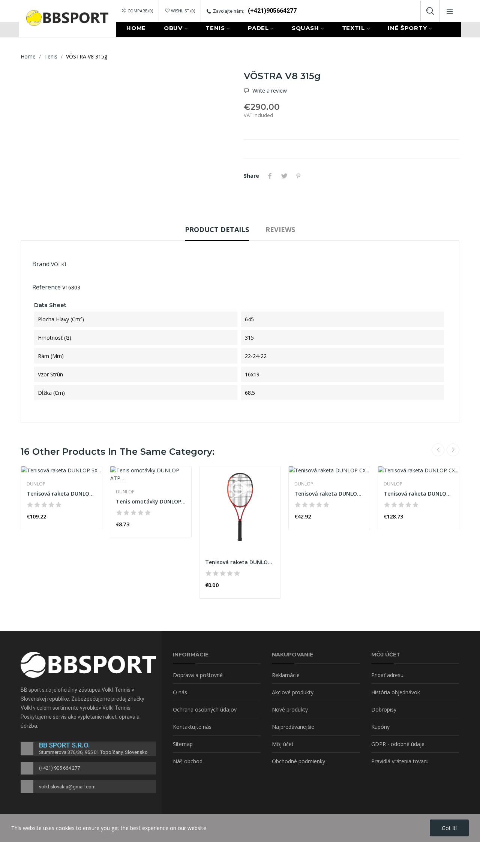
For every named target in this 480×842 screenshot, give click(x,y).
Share (270, 175)
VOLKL (59, 264)
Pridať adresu (387, 675)
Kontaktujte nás (192, 726)
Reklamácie (286, 675)
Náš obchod (187, 761)
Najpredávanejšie (293, 726)
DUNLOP (36, 484)
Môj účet (283, 744)
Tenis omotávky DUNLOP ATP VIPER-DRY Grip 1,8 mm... (151, 501)
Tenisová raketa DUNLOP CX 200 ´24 (240, 562)
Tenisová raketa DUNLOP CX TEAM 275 (418, 493)
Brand (41, 264)
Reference (46, 287)
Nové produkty (290, 709)
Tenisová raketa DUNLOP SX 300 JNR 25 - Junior (61, 493)
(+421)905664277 (272, 10)
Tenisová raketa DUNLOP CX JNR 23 (329, 493)
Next (453, 449)
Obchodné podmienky (298, 761)
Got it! (449, 828)
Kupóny (380, 726)
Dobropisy (383, 709)
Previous (438, 449)
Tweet (284, 175)
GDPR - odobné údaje (397, 744)
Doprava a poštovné (198, 675)
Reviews (280, 229)
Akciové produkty (293, 692)
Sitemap (183, 744)
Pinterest (298, 175)
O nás (180, 692)
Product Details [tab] (217, 229)
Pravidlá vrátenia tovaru (400, 761)
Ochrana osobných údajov (205, 709)
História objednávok (395, 692)
